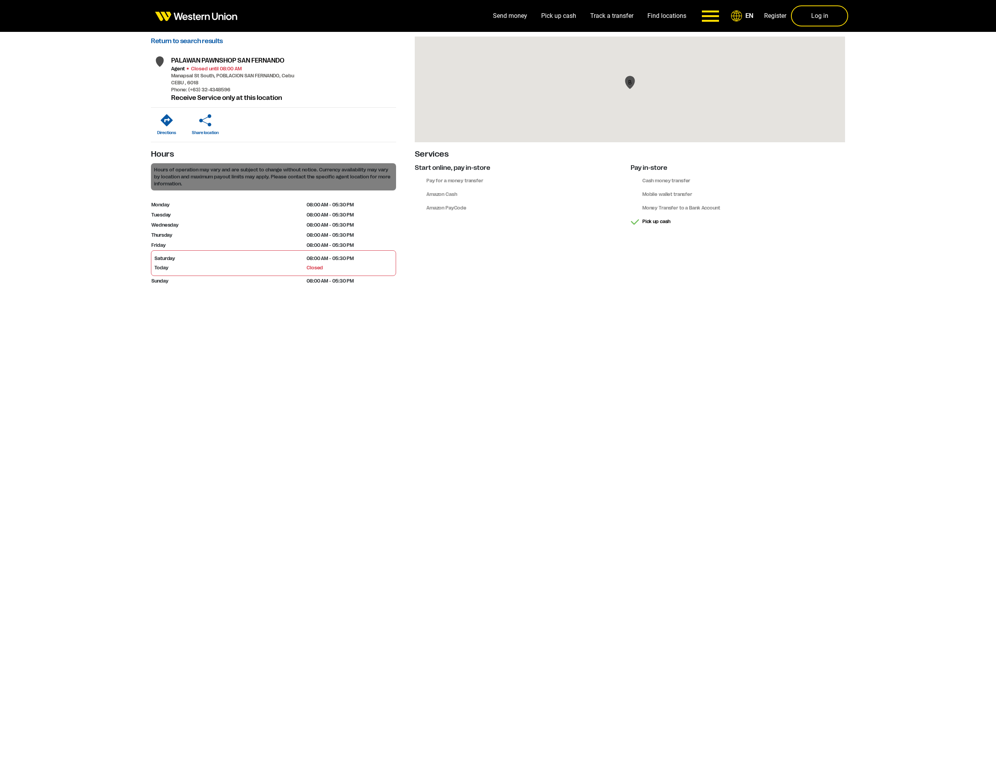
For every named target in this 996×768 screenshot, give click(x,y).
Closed (315, 268)
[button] (743, 16)
